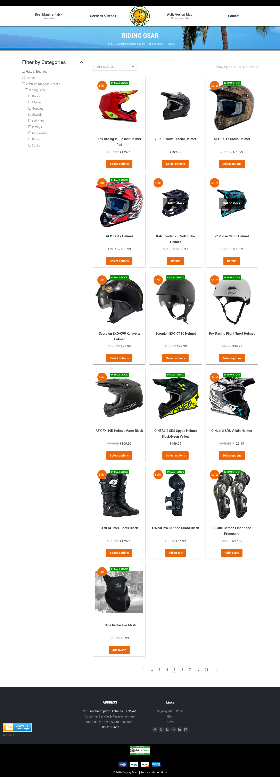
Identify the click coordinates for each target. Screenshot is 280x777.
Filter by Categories (44, 62)
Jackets (30, 78)
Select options (119, 163)
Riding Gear (37, 90)
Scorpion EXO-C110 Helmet (175, 333)
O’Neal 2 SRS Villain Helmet (231, 431)
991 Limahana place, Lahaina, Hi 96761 (110, 711)
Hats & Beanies (36, 71)
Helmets (38, 121)
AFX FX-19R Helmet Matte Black (119, 431)
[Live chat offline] (17, 730)
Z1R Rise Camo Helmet (232, 236)
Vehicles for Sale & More (43, 84)
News (170, 722)
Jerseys (37, 127)
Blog (170, 716)
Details (175, 261)
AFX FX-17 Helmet (119, 236)
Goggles (37, 108)
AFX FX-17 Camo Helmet (232, 139)
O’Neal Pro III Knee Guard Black (175, 528)
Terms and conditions (154, 772)
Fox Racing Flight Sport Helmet (232, 333)
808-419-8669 (110, 727)
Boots (36, 96)
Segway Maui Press (170, 711)
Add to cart (175, 552)
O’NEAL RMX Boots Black (119, 528)
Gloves (37, 102)
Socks (36, 145)
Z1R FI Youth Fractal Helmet (175, 139)
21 (206, 669)
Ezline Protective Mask (119, 625)
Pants (36, 139)
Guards (37, 114)
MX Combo (40, 133)
